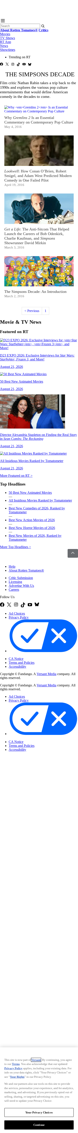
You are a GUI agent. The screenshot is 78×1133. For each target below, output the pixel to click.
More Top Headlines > (15, 547)
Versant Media (46, 674)
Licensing (15, 582)
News (4, 46)
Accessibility (17, 666)
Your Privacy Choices (27, 655)
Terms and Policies (21, 662)
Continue (39, 1124)
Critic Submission (21, 578)
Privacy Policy (19, 617)
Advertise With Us (21, 585)
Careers (14, 589)
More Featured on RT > (16, 475)
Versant (36, 1059)
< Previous (31, 311)
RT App (5, 42)
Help (12, 566)
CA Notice (16, 659)
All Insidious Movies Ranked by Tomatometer (40, 500)
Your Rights (17, 1076)
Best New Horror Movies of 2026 (32, 528)
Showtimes (7, 50)
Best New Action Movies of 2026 (32, 520)
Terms (16, 1064)
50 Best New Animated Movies (30, 492)
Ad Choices (17, 613)
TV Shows (7, 38)
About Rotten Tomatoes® (26, 570)
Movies (5, 34)
